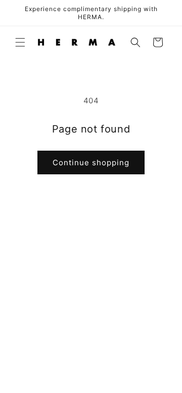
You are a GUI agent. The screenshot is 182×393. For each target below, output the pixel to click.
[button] (20, 42)
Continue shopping (91, 162)
